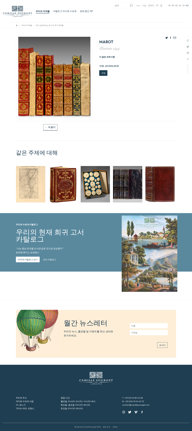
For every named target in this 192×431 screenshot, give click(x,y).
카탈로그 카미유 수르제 (64, 11)
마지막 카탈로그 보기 (28, 259)
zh (183, 5)
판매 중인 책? (86, 11)
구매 (103, 73)
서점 (144, 5)
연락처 (151, 5)
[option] (30, 184)
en (173, 5)
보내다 (162, 345)
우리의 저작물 (43, 11)
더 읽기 (51, 127)
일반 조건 (106, 427)
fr (169, 5)
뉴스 (138, 5)
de (176, 5)
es (180, 5)
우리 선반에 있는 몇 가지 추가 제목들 (50, 25)
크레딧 (115, 427)
